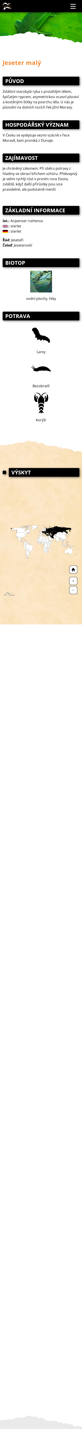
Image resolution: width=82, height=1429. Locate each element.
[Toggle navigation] (73, 6)
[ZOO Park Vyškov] (7, 6)
